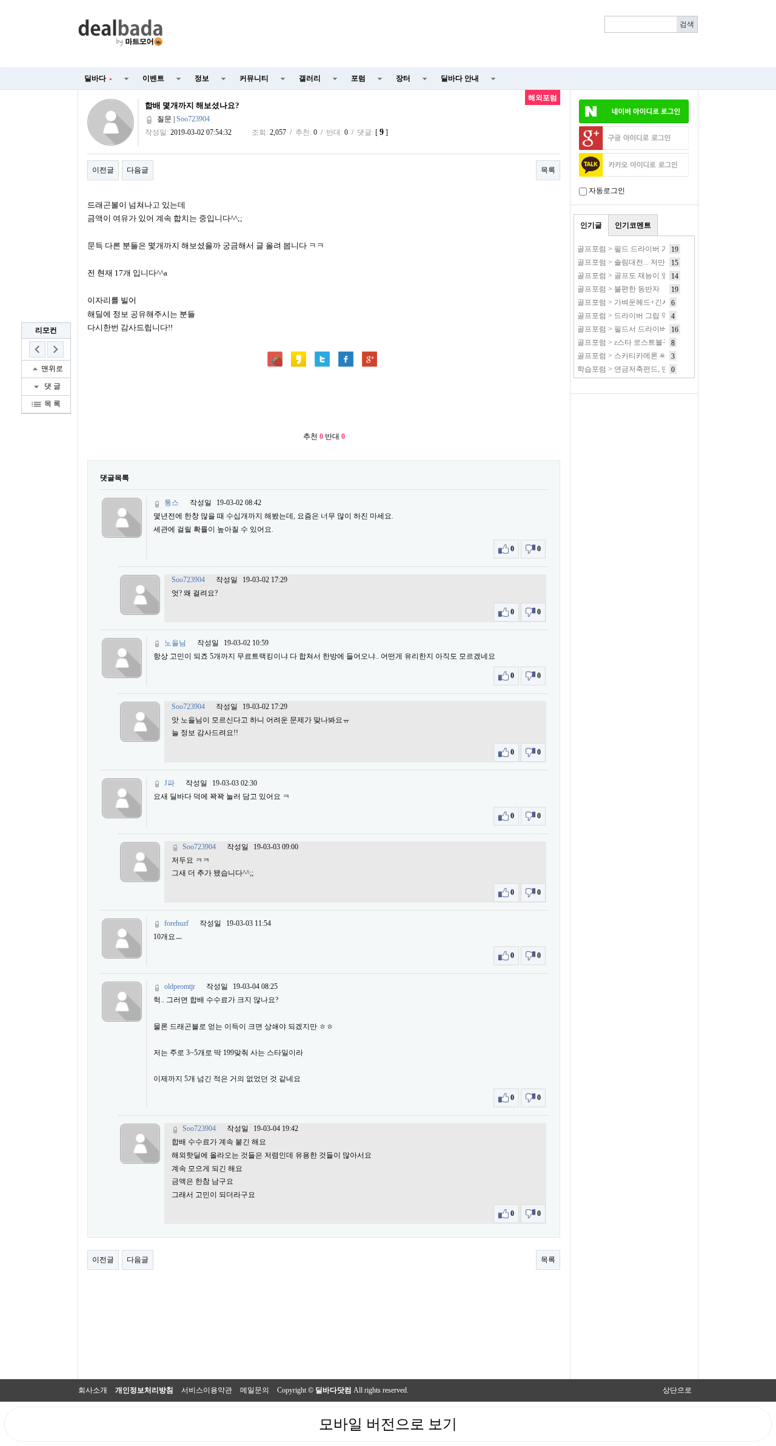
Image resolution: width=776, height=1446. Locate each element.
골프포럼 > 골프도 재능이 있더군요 (634, 275)
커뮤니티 (254, 78)
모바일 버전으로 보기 (388, 1424)
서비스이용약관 (206, 1390)
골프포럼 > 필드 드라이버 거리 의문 (634, 249)
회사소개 (92, 1390)
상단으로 (677, 1390)
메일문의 (254, 1390)
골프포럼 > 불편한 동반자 (618, 289)
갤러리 (310, 78)
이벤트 (153, 78)
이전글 (103, 170)
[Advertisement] (437, 34)
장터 (403, 78)
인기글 (591, 225)
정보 (202, 78)
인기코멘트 (633, 225)
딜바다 (98, 78)
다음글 (138, 170)
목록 (548, 170)
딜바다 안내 (460, 78)
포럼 (358, 78)
